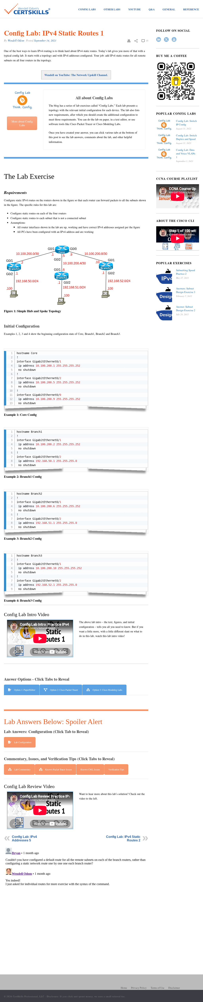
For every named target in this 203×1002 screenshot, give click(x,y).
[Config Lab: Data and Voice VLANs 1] (164, 153)
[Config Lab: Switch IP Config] (164, 124)
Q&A (152, 9)
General (169, 9)
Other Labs (112, 9)
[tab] (21, 690)
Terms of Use (157, 987)
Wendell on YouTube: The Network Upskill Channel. (76, 75)
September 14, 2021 (45, 40)
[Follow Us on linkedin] (158, 39)
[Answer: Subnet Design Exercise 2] (164, 313)
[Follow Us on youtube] (174, 39)
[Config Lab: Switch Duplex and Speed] (164, 139)
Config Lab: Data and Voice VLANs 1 (185, 153)
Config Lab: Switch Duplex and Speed (186, 137)
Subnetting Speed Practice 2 (185, 272)
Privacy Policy (139, 987)
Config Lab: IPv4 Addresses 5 (24, 838)
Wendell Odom (16, 40)
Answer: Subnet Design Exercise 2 (185, 308)
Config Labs (87, 9)
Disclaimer (174, 987)
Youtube (134, 9)
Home (124, 987)
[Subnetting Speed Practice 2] (164, 276)
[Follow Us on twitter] (166, 39)
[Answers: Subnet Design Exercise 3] (164, 295)
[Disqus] (76, 895)
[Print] (128, 40)
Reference (191, 9)
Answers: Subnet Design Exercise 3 (185, 290)
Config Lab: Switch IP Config (186, 122)
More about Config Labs (22, 123)
